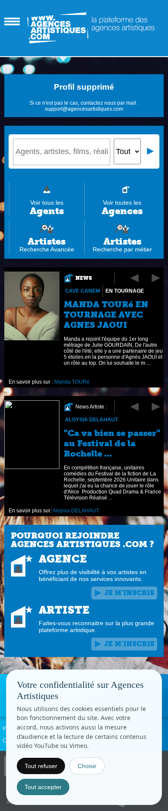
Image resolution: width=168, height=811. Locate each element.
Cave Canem (82, 291)
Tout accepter (43, 787)
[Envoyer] (150, 151)
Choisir (87, 766)
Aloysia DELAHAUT (91, 420)
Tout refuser (41, 766)
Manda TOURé (72, 382)
